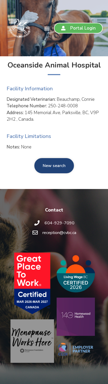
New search (54, 166)
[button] (47, 28)
